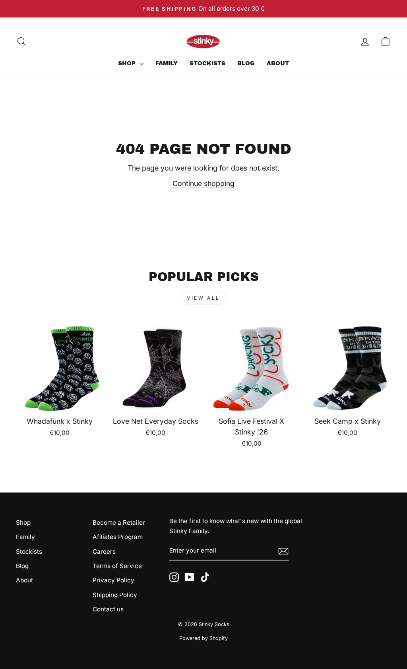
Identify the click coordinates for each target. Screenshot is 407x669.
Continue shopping (203, 183)
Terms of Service (117, 566)
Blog (246, 63)
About (278, 63)
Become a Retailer (119, 522)
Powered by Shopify (203, 638)
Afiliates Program (118, 537)
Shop (128, 63)
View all (203, 298)
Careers (104, 551)
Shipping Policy (115, 595)
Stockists (207, 63)
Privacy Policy (113, 580)
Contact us (108, 609)
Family (166, 63)
